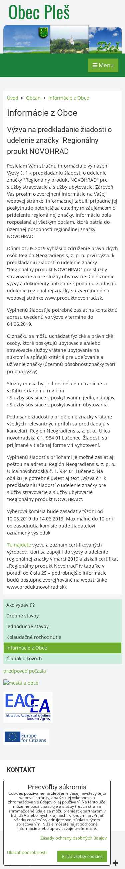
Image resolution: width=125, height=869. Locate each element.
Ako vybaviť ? (20, 605)
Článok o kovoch (24, 658)
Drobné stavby (22, 615)
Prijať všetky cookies (82, 856)
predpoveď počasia (24, 671)
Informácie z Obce (26, 648)
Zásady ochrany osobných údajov (73, 838)
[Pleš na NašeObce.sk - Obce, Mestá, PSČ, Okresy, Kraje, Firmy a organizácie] (20, 683)
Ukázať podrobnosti (27, 852)
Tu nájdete (19, 545)
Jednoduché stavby (27, 626)
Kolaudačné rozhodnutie (33, 637)
